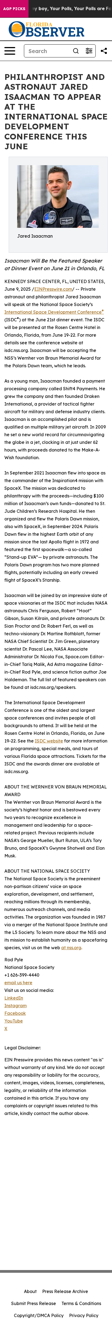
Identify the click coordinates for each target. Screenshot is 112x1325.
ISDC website (49, 741)
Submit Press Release (33, 1303)
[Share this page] (104, 50)
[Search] (75, 51)
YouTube (13, 1021)
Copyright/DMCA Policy (39, 1315)
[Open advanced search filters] (88, 51)
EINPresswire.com (53, 289)
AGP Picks (14, 8)
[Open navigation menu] (9, 50)
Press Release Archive (65, 1291)
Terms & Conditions (81, 1303)
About (30, 1291)
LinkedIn (13, 998)
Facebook (15, 1013)
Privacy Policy (83, 1315)
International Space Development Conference (54, 312)
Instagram (15, 1005)
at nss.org (71, 947)
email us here (18, 982)
